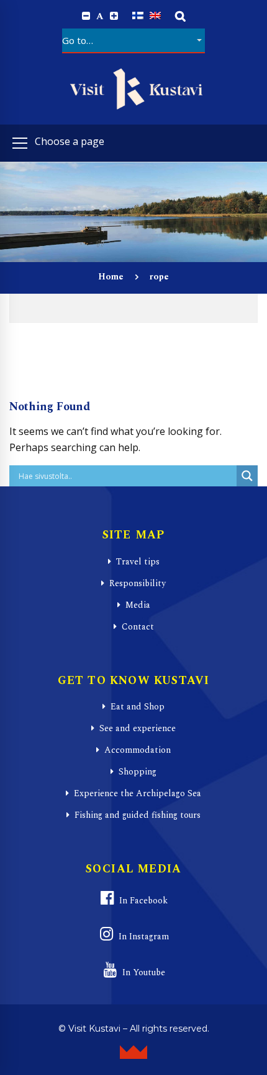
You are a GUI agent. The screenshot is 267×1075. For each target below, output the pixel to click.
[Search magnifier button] (247, 475)
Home (111, 276)
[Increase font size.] (114, 16)
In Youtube (143, 972)
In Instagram (144, 936)
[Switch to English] (155, 16)
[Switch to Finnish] (138, 16)
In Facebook (143, 900)
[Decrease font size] (86, 16)
